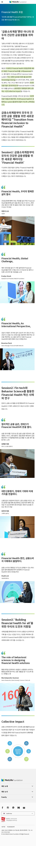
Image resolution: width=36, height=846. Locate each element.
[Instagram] (8, 808)
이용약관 (3, 826)
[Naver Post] (19, 808)
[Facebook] (2, 808)
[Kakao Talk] (13, 808)
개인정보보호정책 (11, 826)
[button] (2, 2)
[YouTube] (24, 808)
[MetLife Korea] (12, 780)
